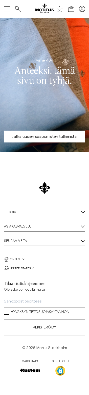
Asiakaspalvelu (17, 226)
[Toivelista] (60, 9)
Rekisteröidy (44, 327)
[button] (60, 370)
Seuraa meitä (15, 241)
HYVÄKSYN (40, 312)
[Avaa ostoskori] (71, 9)
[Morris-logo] (44, 9)
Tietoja (10, 212)
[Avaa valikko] (7, 9)
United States (20, 268)
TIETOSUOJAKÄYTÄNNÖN (49, 312)
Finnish (16, 259)
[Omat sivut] (82, 9)
